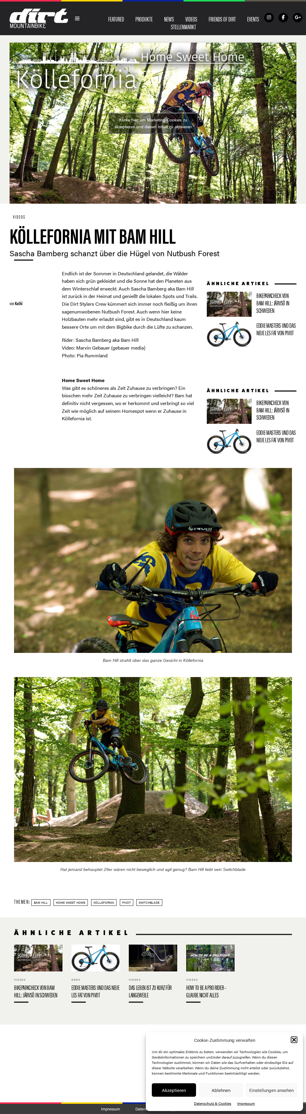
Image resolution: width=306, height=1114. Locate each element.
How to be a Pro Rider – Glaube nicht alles (210, 975)
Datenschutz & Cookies (212, 1103)
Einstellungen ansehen (271, 1090)
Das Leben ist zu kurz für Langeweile (153, 975)
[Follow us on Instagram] (269, 17)
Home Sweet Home (70, 902)
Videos (191, 19)
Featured (116, 19)
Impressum (246, 1103)
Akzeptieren (174, 1090)
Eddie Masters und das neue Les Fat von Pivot (251, 334)
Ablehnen (221, 1090)
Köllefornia (104, 902)
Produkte (144, 19)
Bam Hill (41, 902)
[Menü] (77, 18)
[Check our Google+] (297, 17)
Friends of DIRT (222, 19)
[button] (294, 1040)
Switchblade (149, 902)
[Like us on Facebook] (283, 17)
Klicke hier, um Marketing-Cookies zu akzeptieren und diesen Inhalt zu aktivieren (153, 123)
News (169, 19)
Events (253, 19)
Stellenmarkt (183, 26)
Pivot (126, 902)
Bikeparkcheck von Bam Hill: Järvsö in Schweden (251, 304)
